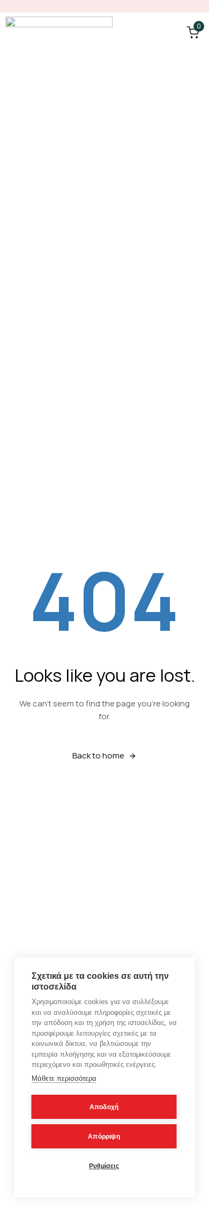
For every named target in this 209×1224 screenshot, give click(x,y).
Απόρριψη (104, 1136)
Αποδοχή (103, 1107)
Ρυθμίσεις (104, 1166)
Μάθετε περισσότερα (64, 1078)
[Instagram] (198, 6)
